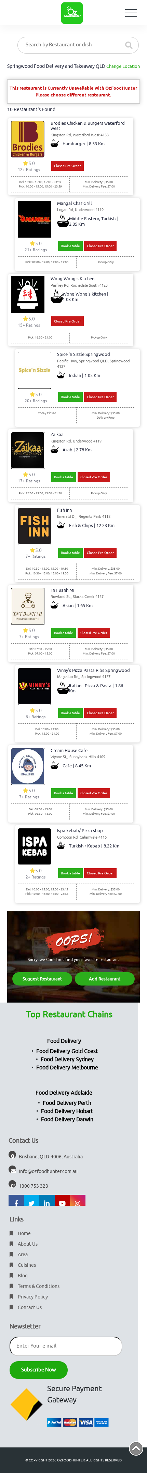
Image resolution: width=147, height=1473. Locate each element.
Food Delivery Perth (67, 1103)
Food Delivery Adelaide (64, 1092)
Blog (22, 1276)
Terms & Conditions (38, 1286)
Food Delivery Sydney (67, 1059)
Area (22, 1255)
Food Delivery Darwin (67, 1119)
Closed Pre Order (67, 166)
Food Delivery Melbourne (67, 1067)
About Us (27, 1244)
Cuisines (26, 1265)
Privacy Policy (32, 1297)
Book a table (70, 246)
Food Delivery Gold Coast (67, 1051)
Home (24, 1233)
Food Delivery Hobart (67, 1111)
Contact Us (29, 1307)
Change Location (123, 66)
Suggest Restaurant (42, 979)
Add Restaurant (104, 979)
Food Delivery (64, 1041)
